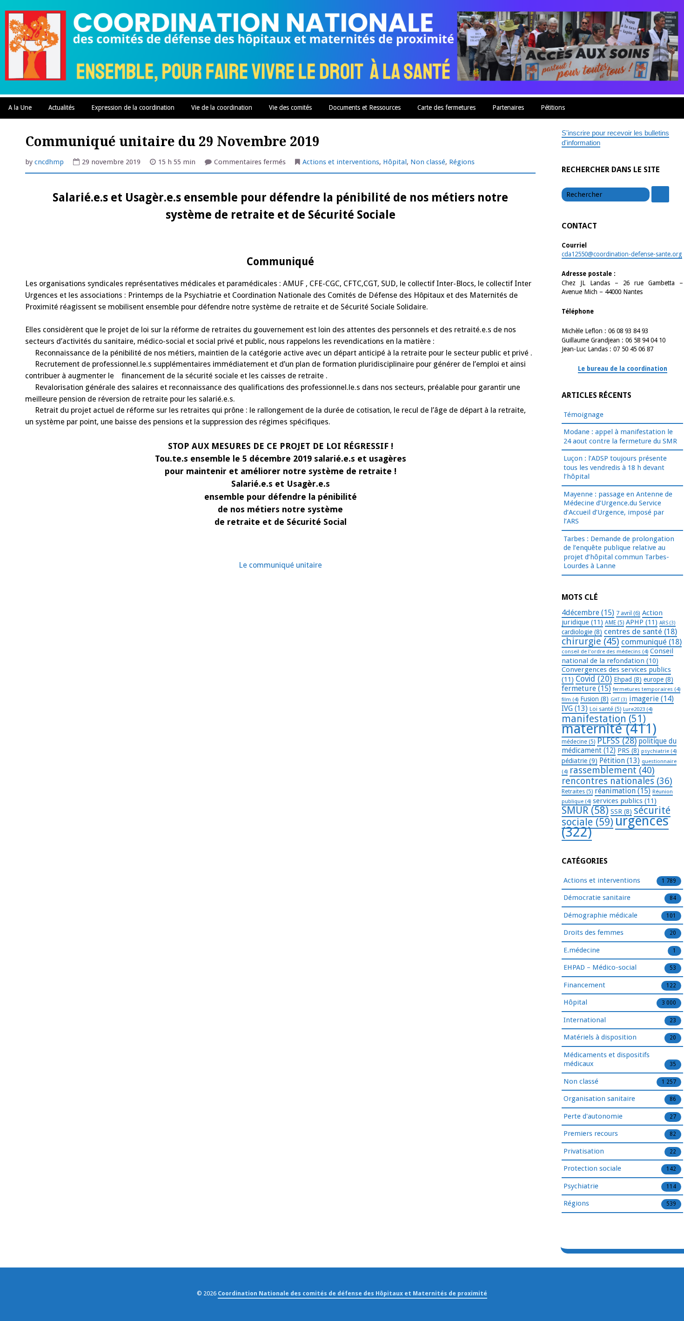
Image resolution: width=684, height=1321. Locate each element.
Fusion (594, 699)
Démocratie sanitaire (596, 897)
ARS (667, 623)
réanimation (622, 790)
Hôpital (395, 162)
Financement (584, 985)
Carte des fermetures (446, 107)
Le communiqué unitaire (280, 565)
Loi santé (605, 709)
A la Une (20, 107)
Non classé (427, 162)
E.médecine (581, 950)
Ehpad (628, 679)
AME (614, 622)
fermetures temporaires (646, 689)
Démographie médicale (600, 915)
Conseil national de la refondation (617, 656)
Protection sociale (592, 1168)
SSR (621, 811)
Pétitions (553, 107)
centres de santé (640, 631)
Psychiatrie (580, 1186)
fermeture (586, 688)
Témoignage (583, 414)
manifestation (604, 718)
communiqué (651, 641)
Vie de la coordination (221, 107)
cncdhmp (49, 162)
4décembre (588, 612)
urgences (615, 826)
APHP (641, 622)
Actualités (61, 107)
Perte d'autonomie (593, 1116)
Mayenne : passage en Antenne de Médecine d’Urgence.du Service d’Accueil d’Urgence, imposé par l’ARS (617, 508)
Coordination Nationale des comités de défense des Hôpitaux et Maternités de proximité (352, 1293)
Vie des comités (290, 107)
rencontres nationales (617, 781)
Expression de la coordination (132, 107)
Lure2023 (637, 709)
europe (658, 679)
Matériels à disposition (600, 1037)
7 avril (628, 613)
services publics (625, 801)
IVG (575, 708)
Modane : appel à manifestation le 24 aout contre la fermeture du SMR (620, 436)
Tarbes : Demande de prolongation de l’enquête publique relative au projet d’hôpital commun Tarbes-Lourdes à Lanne (618, 552)
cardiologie (582, 632)
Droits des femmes (593, 932)
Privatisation (583, 1151)
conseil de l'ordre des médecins (605, 651)
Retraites (577, 791)
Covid (594, 679)
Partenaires (508, 107)
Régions (462, 162)
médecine (578, 741)
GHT (618, 700)
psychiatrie (659, 751)
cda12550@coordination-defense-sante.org (622, 254)
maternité (609, 729)
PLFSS (617, 740)
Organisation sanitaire (599, 1098)
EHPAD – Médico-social (600, 967)
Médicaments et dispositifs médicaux (606, 1059)
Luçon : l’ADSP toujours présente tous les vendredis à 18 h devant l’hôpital (615, 467)
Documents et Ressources (365, 107)
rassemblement (612, 770)
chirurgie (590, 641)
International (584, 1020)
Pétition (619, 760)
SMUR (585, 810)
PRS (628, 750)
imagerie (651, 698)
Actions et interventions (340, 162)
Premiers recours (590, 1133)
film (570, 699)
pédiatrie (579, 760)
